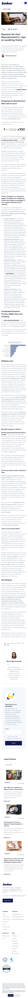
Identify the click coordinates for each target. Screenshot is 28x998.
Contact (5, 929)
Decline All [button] (17, 995)
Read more (7, 801)
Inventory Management (18, 916)
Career (4, 924)
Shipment (14, 951)
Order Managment (16, 914)
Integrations (6, 921)
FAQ (3, 938)
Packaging (14, 948)
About (4, 914)
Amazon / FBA (15, 953)
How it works (6, 916)
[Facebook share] (23, 643)
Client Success (6, 919)
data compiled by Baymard (11, 320)
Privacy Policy (7, 988)
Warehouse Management (18, 919)
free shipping (9, 273)
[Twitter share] (5, 645)
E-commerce (15, 943)
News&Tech (15, 941)
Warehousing (15, 946)
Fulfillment (14, 936)
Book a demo (7, 900)
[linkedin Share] (8, 645)
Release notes (6, 936)
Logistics (14, 938)
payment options (21, 89)
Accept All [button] (10, 995)
